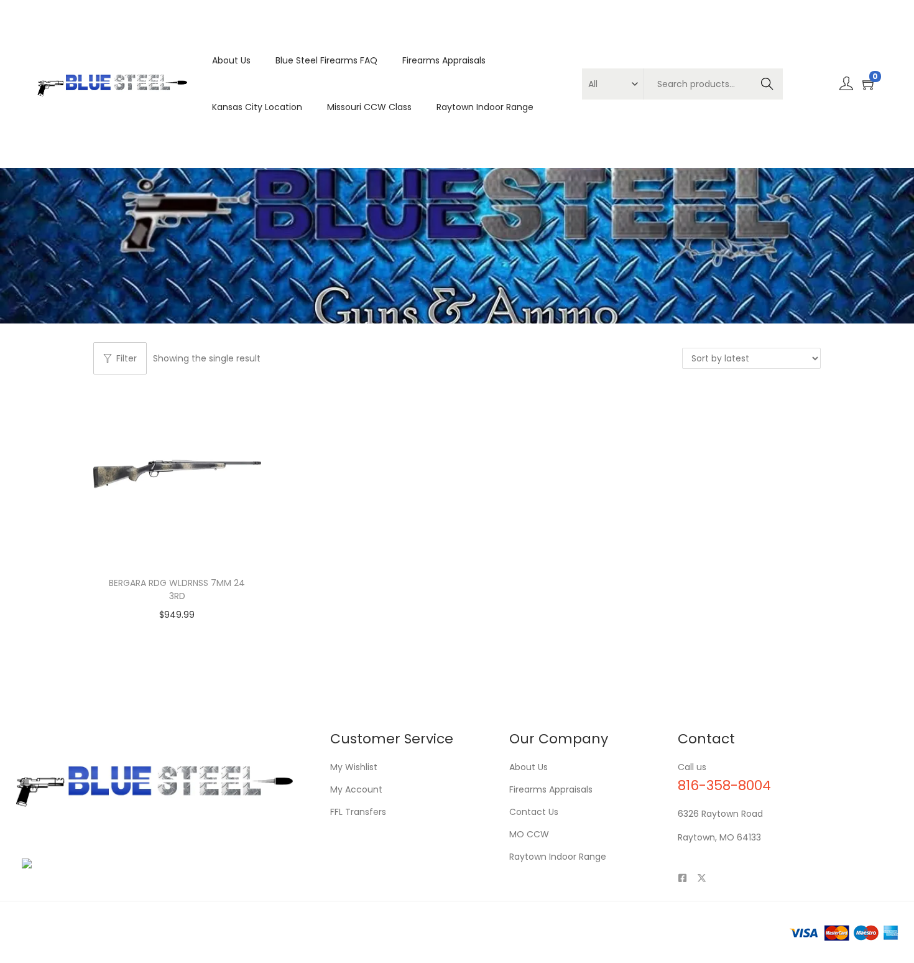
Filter (126, 358)
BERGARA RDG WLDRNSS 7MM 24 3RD (177, 589)
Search (767, 84)
